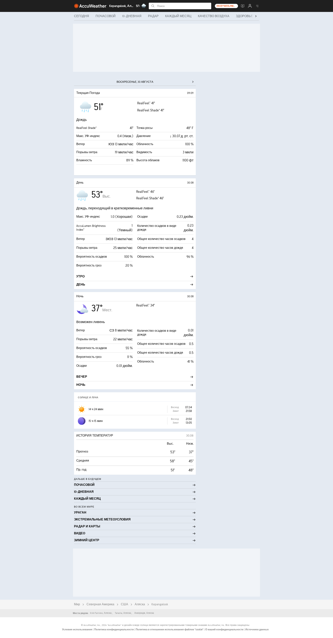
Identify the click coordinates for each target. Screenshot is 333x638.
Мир (77, 604)
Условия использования (77, 629)
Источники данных (257, 629)
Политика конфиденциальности (114, 629)
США (124, 604)
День (80, 284)
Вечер (81, 377)
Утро (80, 276)
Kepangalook (159, 604)
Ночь (80, 385)
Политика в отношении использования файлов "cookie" (170, 629)
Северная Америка (100, 604)
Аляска (140, 604)
